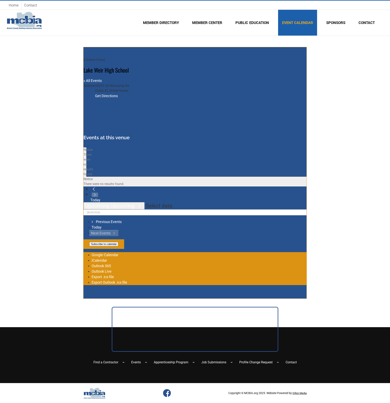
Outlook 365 (101, 266)
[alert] (84, 162)
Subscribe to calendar (104, 244)
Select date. (160, 206)
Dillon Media (299, 393)
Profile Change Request (256, 362)
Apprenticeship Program (171, 362)
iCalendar (99, 260)
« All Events (92, 80)
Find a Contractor (105, 362)
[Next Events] (95, 195)
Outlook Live (102, 271)
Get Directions (106, 96)
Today (95, 200)
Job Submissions (213, 362)
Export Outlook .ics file (109, 282)
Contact (291, 362)
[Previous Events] (94, 189)
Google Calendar (105, 255)
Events (136, 362)
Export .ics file (103, 277)
